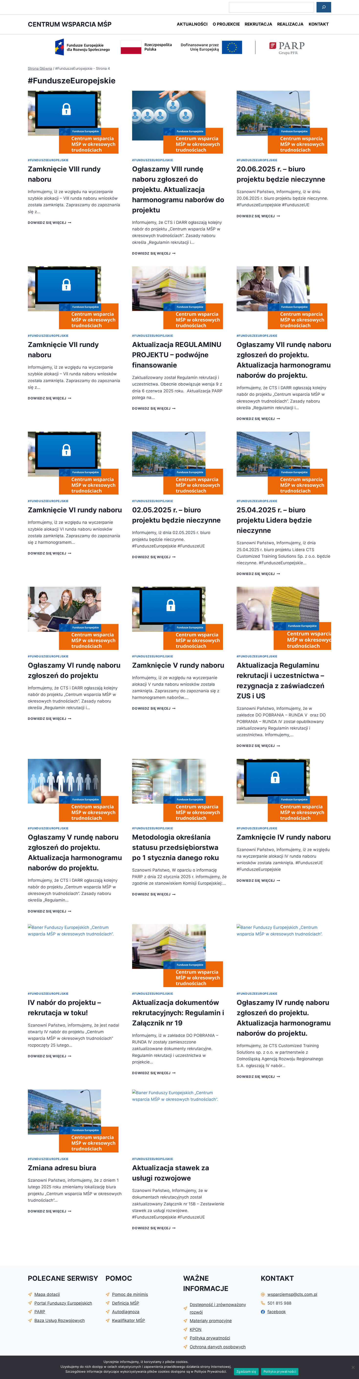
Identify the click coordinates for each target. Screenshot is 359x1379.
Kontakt (319, 24)
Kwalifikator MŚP (128, 1320)
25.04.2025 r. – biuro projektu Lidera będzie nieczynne (274, 520)
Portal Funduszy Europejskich (63, 1303)
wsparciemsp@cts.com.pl (292, 1294)
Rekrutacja (258, 24)
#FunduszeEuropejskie (48, 160)
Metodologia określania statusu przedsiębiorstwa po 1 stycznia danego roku (175, 847)
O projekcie (226, 24)
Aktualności (192, 24)
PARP (39, 1311)
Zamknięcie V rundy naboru (178, 665)
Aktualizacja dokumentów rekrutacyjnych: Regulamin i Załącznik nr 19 (178, 1012)
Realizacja (290, 24)
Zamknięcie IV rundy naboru (284, 837)
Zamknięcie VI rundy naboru (75, 510)
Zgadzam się (246, 1371)
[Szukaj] (324, 7)
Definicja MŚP (125, 1303)
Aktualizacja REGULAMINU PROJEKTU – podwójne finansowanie (176, 354)
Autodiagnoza (125, 1311)
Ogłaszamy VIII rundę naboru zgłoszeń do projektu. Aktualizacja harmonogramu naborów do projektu (178, 189)
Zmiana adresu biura (62, 1168)
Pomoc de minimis (130, 1294)
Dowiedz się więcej (49, 223)
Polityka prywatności (280, 1371)
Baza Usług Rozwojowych (59, 1320)
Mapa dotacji (47, 1294)
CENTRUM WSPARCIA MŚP (70, 24)
